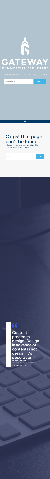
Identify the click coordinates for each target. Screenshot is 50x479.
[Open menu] (25, 121)
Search (40, 81)
